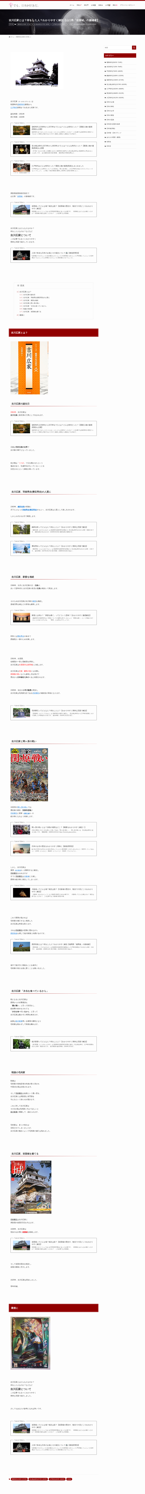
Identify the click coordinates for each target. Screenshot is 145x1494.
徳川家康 (18, 870)
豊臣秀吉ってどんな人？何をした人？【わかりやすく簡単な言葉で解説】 (60, 546)
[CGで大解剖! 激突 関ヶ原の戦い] (29, 801)
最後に (22, 315)
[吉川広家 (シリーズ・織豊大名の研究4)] (29, 394)
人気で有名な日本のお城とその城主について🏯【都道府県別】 (56, 253)
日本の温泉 (110, 119)
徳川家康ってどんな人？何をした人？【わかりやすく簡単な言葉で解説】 (60, 1041)
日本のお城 (110, 102)
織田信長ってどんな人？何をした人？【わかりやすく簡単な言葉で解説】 (60, 527)
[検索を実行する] (134, 48)
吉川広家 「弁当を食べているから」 (35, 306)
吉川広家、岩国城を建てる (32, 311)
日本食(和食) (111, 128)
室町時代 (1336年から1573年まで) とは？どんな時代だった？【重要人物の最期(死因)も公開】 (62, 128)
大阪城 (26, 876)
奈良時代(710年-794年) (114, 67)
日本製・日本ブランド (114, 133)
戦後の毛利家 (27, 309)
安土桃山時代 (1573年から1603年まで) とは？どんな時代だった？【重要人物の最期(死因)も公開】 (63, 147)
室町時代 (21, 104)
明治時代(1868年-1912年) (115, 93)
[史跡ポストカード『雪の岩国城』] (37, 88)
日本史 (70, 24)
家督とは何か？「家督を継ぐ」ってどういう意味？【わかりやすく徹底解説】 (61, 615)
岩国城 (19, 196)
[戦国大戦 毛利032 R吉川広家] (30, 1369)
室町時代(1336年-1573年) (24, 24)
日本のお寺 (110, 111)
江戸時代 (14, 107)
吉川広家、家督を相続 (30, 300)
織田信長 (21, 507)
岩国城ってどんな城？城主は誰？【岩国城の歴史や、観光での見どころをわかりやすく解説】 (62, 207)
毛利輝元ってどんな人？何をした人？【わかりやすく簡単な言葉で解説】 (60, 710)
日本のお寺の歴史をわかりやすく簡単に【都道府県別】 (53, 846)
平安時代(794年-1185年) (115, 71)
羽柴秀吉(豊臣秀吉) (29, 510)
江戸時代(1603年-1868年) (59, 24)
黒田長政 (14, 933)
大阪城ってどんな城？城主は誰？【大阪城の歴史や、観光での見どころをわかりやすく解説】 (62, 890)
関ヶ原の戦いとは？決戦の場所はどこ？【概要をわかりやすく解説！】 (59, 827)
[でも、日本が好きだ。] (23, 5)
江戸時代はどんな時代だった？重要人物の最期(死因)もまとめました (58, 166)
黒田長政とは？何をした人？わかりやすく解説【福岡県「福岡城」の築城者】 (61, 944)
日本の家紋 (110, 115)
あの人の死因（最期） (114, 137)
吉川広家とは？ (25, 292)
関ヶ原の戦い (23, 807)
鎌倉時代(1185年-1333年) (115, 75)
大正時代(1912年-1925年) (115, 97)
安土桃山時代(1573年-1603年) (42, 24)
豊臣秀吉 (20, 636)
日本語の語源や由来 (113, 124)
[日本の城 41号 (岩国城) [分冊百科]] (31, 1213)
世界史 (109, 141)
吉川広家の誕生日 (29, 294)
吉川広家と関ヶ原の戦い (31, 303)
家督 (34, 601)
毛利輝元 (36, 693)
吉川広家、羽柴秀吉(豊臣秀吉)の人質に (36, 297)
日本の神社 (110, 106)
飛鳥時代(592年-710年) (114, 62)
